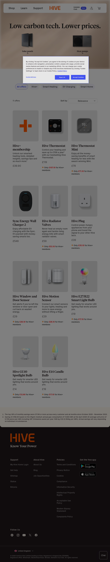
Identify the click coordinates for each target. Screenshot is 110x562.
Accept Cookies (78, 77)
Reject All (62, 77)
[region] (56, 69)
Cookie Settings (31, 77)
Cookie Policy (62, 71)
